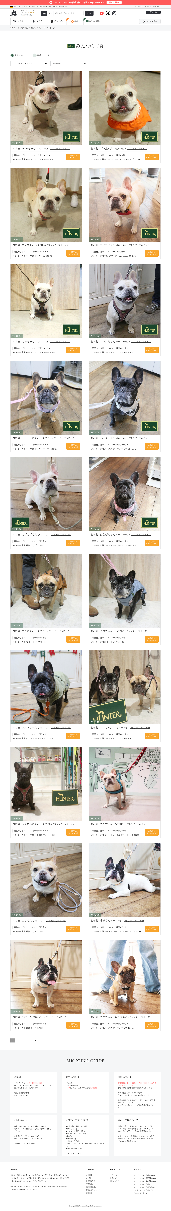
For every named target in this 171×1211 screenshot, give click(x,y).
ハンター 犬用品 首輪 (116, 252)
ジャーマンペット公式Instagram (144, 1175)
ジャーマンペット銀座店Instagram (145, 1178)
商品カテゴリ (43, 55)
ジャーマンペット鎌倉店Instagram (145, 1181)
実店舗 (147, 6)
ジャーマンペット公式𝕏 (142, 1184)
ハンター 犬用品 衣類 (116, 155)
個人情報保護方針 (92, 1187)
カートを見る (150, 21)
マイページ (138, 6)
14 (30, 1040)
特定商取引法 (90, 1181)
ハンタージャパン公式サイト (143, 1190)
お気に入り (113, 1178)
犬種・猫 (19, 55)
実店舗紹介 (90, 1184)
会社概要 (89, 1175)
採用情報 (89, 1193)
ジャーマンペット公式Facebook (144, 1187)
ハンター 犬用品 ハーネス (40, 155)
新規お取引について (93, 1190)
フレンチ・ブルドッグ (60, 149)
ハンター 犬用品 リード (117, 831)
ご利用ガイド (156, 6)
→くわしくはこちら (21, 1095)
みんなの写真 (93, 21)
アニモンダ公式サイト (141, 1193)
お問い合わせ (153, 12)
